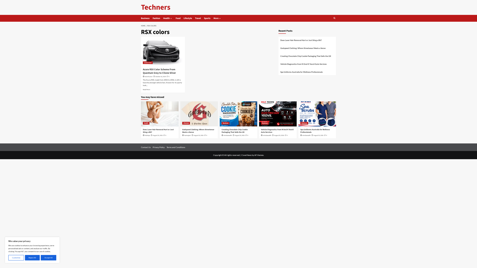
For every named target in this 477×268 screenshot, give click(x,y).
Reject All (32, 258)
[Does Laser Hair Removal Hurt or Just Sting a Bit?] (160, 113)
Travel (198, 18)
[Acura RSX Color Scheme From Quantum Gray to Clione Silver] (163, 51)
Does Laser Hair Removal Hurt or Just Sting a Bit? (301, 40)
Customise (16, 258)
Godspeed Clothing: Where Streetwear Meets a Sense (303, 48)
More (216, 18)
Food (178, 18)
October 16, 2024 (160, 77)
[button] (334, 18)
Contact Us (146, 147)
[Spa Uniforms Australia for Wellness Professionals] (317, 113)
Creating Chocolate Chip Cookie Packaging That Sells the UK (305, 56)
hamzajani (187, 135)
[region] (32, 250)
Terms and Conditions (176, 147)
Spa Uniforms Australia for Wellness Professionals (301, 72)
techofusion (149, 77)
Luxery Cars (148, 63)
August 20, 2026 (158, 135)
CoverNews (246, 155)
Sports (207, 18)
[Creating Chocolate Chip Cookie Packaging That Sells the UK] (238, 113)
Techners (155, 7)
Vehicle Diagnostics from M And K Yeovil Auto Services (303, 64)
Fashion (156, 18)
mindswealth (228, 135)
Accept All (48, 258)
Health (166, 18)
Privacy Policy (159, 147)
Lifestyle (188, 18)
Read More (146, 89)
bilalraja (147, 135)
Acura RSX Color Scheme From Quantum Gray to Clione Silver (159, 71)
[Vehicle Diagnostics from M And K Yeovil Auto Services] (278, 113)
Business (145, 18)
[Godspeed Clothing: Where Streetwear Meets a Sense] (199, 113)
